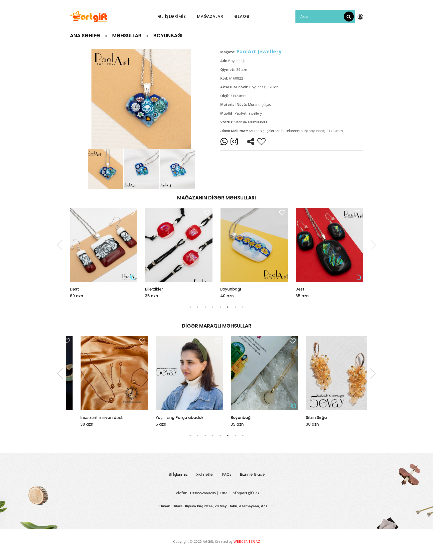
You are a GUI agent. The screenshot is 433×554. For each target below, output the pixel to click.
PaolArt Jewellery (258, 51)
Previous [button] (62, 245)
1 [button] (190, 307)
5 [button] (220, 307)
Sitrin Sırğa (305, 417)
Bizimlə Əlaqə (252, 474)
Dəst (74, 289)
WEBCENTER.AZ (247, 541)
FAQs (227, 474)
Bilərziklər (154, 289)
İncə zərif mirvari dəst (91, 417)
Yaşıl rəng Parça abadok (169, 417)
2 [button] (197, 307)
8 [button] (242, 307)
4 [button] (212, 307)
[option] (141, 99)
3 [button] (205, 307)
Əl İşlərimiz (178, 474)
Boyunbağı (230, 289)
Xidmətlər (205, 474)
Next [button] (371, 245)
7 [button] (235, 307)
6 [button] (227, 307)
